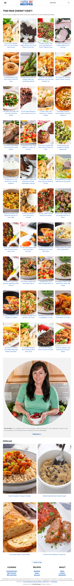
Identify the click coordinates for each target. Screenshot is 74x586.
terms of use (46, 581)
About (62, 571)
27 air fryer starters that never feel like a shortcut (28, 249)
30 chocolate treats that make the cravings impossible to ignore (28, 181)
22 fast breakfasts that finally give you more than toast (45, 249)
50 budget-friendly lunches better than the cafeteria (63, 113)
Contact (62, 573)
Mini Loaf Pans (12, 575)
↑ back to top (37, 562)
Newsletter (62, 575)
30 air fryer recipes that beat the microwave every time (11, 249)
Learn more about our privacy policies (32, 581)
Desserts (37, 575)
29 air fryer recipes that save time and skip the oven (45, 147)
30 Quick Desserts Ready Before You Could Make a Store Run (28, 45)
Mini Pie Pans (11, 573)
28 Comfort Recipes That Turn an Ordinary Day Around (11, 45)
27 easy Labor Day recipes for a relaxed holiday (45, 113)
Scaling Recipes (11, 571)
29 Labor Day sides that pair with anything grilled (11, 113)
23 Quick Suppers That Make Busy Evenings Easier (63, 349)
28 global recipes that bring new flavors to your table (11, 215)
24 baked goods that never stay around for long (11, 79)
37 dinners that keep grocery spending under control (11, 283)
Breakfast (37, 571)
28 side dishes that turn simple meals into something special (28, 79)
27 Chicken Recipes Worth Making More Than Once (28, 349)
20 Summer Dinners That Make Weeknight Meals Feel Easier (11, 349)
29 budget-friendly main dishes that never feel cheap (63, 283)
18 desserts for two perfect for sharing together (11, 181)
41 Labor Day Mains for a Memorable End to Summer (63, 45)
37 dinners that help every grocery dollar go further (45, 181)
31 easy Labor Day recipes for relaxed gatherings (63, 147)
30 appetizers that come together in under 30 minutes (28, 147)
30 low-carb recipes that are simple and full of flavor (63, 215)
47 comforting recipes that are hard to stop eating (11, 147)
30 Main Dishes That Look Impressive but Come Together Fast (45, 45)
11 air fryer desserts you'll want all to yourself (28, 215)
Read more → (37, 434)
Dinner (37, 573)
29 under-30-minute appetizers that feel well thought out (45, 79)
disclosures (54, 581)
